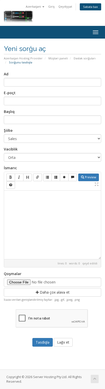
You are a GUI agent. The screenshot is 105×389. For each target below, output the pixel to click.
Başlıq (9, 111)
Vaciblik (11, 149)
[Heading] (27, 177)
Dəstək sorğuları (85, 58)
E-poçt (10, 92)
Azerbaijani (34, 6)
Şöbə (8, 130)
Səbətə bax (90, 7)
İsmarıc (10, 167)
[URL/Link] (37, 177)
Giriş (51, 6)
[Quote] (72, 177)
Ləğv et (63, 342)
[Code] (64, 177)
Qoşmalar (12, 273)
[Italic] (19, 177)
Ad (6, 74)
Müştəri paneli (58, 58)
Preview (90, 177)
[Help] (10, 185)
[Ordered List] (55, 177)
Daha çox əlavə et (54, 292)
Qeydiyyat (65, 6)
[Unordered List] (47, 177)
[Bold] (10, 177)
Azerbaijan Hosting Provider (23, 58)
